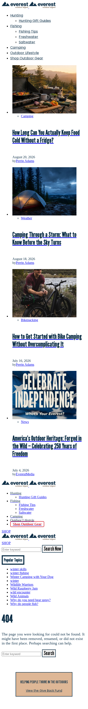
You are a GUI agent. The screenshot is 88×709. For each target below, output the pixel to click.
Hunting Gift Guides (35, 20)
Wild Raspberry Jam (24, 588)
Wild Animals (19, 596)
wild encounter (20, 592)
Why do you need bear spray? (30, 600)
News (25, 422)
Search (49, 653)
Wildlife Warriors (21, 584)
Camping (18, 47)
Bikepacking (29, 320)
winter (14, 581)
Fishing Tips (28, 31)
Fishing (16, 26)
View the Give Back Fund (44, 690)
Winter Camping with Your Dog (31, 577)
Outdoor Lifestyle (24, 52)
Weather (26, 218)
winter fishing (19, 573)
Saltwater (27, 42)
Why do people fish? (24, 604)
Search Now (52, 549)
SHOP (6, 531)
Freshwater (28, 36)
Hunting (16, 15)
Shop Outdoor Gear (26, 58)
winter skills (18, 569)
